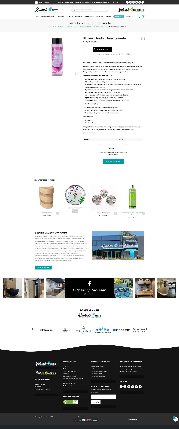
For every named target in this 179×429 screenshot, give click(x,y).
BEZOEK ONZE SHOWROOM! (109, 2)
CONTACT (129, 16)
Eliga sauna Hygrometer (75, 208)
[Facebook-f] (121, 386)
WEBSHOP (118, 16)
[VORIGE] (142, 38)
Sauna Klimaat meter (103, 213)
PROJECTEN (99, 16)
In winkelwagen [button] (57, 213)
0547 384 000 (113, 155)
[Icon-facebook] (127, 2)
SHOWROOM (108, 16)
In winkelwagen (102, 49)
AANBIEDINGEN (88, 16)
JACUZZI (60, 16)
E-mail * (94, 393)
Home (54, 26)
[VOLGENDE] (144, 38)
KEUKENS (77, 16)
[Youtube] (136, 2)
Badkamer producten (71, 26)
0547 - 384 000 (44, 2)
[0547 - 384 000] (36, 2)
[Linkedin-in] (142, 2)
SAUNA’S (69, 16)
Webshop (60, 26)
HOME (37, 16)
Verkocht (75, 211)
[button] (32, 329)
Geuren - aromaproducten (87, 26)
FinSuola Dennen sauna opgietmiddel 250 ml (132, 213)
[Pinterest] (133, 2)
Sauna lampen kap (46, 213)
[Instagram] (139, 2)
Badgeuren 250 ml (101, 26)
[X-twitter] (130, 2)
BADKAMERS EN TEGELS (47, 16)
